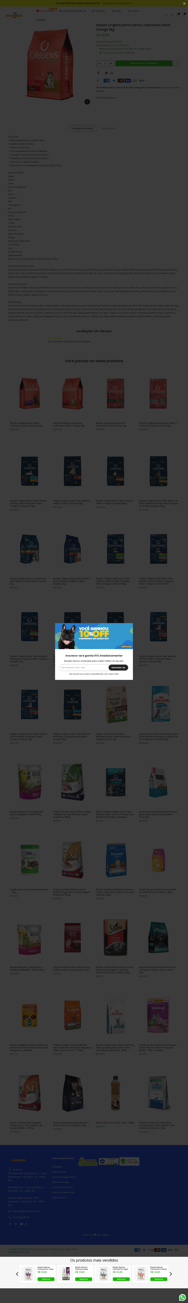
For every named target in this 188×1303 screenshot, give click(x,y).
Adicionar (46, 1279)
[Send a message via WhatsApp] (182, 1297)
